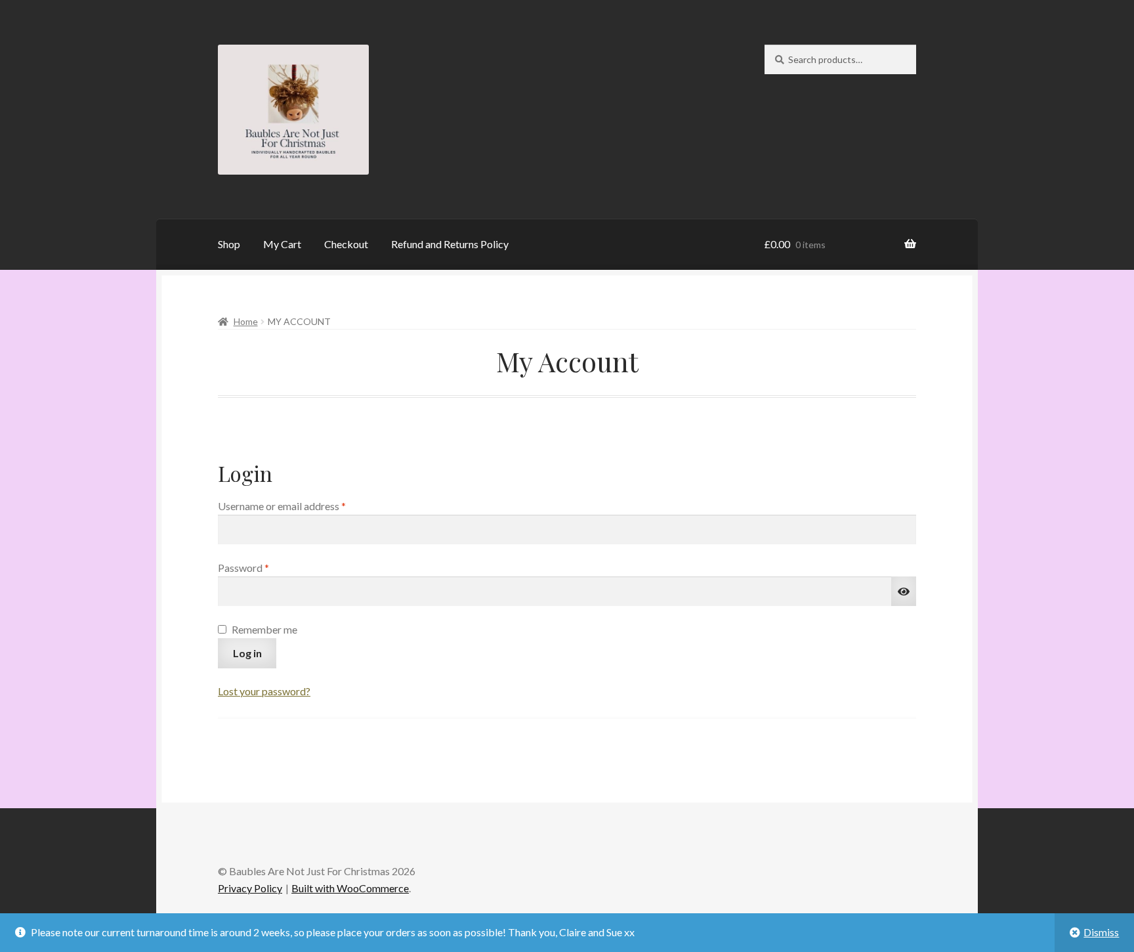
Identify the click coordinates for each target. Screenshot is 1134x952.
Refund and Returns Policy (450, 244)
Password (263, 567)
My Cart (282, 244)
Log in (247, 653)
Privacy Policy (250, 888)
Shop (229, 244)
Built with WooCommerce (350, 888)
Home (246, 321)
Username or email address (302, 505)
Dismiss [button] (1101, 932)
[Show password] (903, 591)
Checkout (346, 244)
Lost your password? (264, 691)
